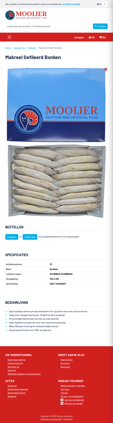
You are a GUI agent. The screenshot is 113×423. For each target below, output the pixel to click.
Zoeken (102, 26)
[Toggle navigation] (9, 37)
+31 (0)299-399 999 (70, 4)
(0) (94, 37)
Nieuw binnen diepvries (18, 389)
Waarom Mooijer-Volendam (73, 385)
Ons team (65, 389)
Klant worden (67, 359)
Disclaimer (67, 419)
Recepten (12, 396)
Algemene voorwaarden (51, 419)
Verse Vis (12, 370)
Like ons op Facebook (74, 400)
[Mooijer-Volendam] (26, 14)
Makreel (32, 48)
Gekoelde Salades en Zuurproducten (24, 374)
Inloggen (79, 37)
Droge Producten (15, 363)
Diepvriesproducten (16, 359)
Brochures (65, 363)
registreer (30, 236)
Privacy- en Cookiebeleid (72, 396)
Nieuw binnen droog (16, 393)
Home (7, 48)
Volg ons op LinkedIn (73, 403)
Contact (64, 393)
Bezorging (65, 367)
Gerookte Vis (19, 48)
